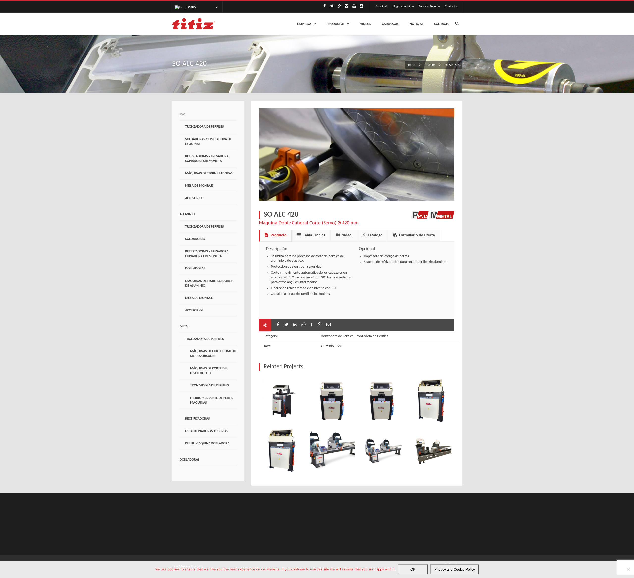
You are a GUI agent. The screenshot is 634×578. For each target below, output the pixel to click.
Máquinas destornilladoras (209, 173)
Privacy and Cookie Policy (454, 569)
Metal (184, 326)
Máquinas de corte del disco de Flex (209, 371)
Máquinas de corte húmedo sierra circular (213, 353)
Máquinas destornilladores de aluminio (208, 283)
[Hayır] (627, 569)
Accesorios (194, 198)
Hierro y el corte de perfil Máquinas (211, 400)
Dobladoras (195, 268)
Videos (365, 24)
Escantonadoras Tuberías (206, 431)
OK (412, 569)
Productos (335, 24)
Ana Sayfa (381, 6)
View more (282, 400)
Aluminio (187, 214)
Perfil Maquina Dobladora (207, 443)
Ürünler (430, 65)
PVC (182, 114)
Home (411, 65)
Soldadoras (195, 239)
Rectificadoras (197, 419)
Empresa (304, 24)
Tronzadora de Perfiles (204, 127)
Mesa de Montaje (199, 186)
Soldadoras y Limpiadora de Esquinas (208, 141)
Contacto (451, 6)
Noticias (416, 24)
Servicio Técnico (429, 6)
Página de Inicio (403, 6)
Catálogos (390, 24)
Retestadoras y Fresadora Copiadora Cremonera (206, 158)
